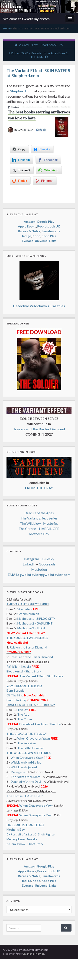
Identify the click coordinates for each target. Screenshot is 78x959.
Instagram (31, 559)
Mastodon (39, 569)
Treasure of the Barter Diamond (31, 657)
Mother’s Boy (39, 534)
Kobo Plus (49, 236)
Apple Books (27, 226)
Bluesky (48, 559)
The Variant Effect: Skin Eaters (41, 676)
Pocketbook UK (48, 226)
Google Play (45, 221)
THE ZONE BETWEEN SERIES (27, 638)
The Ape (23, 714)
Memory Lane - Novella (21, 839)
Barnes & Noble (29, 231)
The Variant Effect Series (39, 518)
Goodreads (47, 564)
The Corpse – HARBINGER (39, 528)
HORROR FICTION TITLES (25, 825)
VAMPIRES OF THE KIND (24, 685)
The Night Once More (26, 777)
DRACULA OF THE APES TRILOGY (30, 705)
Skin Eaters (24, 609)
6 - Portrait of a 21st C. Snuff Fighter (31, 834)
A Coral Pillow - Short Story (24, 844)
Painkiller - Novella (18, 666)
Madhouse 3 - (31, 628)
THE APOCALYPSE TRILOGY (26, 733)
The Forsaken (26, 743)
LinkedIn (29, 564)
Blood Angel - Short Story (23, 671)
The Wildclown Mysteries (39, 523)
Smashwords (51, 231)
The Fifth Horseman (30, 748)
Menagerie (18, 772)
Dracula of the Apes (39, 513)
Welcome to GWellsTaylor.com (26, 19)
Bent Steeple (15, 690)
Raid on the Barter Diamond (28, 647)
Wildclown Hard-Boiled (26, 762)
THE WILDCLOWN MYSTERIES (28, 753)
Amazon (30, 221)
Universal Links (45, 241)
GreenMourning (28, 614)
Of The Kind (14, 695)
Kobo (36, 236)
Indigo (26, 236)
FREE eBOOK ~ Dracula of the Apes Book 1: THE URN (39, 55)
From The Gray (16, 700)
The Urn (23, 709)
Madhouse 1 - (36, 618)
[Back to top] (68, 949)
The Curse (24, 719)
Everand (28, 241)
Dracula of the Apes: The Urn (40, 724)
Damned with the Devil (26, 781)
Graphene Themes (33, 953)
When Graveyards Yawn (33, 738)
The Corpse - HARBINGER (24, 796)
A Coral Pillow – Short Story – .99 (41, 45)
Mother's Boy (15, 829)
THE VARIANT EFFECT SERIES (27, 604)
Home (7, 28)
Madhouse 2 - (35, 623)
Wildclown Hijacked (24, 767)
